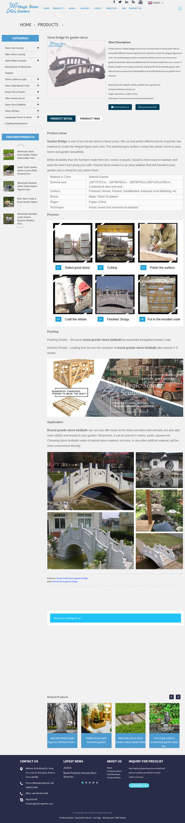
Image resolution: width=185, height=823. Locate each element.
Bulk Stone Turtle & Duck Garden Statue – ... (27, 202)
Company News (114, 771)
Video (97, 8)
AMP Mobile (120, 817)
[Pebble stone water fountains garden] (96, 717)
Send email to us (121, 107)
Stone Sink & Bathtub (15, 104)
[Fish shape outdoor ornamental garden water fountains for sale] (164, 717)
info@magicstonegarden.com (39, 803)
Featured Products (83, 817)
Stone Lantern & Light (15, 79)
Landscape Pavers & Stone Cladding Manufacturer (18, 120)
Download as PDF (149, 107)
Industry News (113, 774)
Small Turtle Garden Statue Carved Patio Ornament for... (27, 170)
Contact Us (135, 8)
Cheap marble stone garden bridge (72, 578)
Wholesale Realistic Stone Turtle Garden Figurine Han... (27, 186)
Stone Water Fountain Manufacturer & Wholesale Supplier (18, 67)
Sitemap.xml (108, 817)
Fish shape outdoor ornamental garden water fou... (164, 742)
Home (46, 8)
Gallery (84, 8)
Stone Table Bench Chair (17, 85)
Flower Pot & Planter (15, 92)
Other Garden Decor (15, 98)
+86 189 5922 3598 (40, 793)
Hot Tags (97, 817)
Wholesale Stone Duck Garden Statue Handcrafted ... (130, 742)
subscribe (137, 785)
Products (58, 8)
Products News (114, 777)
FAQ (124, 8)
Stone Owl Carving (14, 48)
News (72, 8)
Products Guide (66, 817)
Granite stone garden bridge (65, 581)
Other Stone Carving (15, 54)
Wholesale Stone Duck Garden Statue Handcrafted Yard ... (27, 154)
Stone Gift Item (12, 111)
